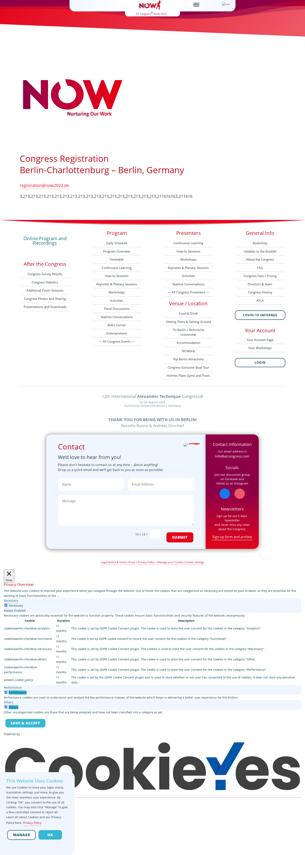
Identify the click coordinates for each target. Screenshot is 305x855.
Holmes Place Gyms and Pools (188, 375)
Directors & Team (260, 284)
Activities (116, 300)
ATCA (260, 300)
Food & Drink (188, 313)
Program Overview (116, 251)
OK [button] (50, 834)
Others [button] (8, 702)
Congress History (260, 292)
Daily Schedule (116, 243)
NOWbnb (188, 351)
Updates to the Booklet (260, 251)
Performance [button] (13, 687)
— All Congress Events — (116, 341)
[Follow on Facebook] (225, 493)
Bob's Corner (116, 325)
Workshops (117, 292)
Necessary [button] (11, 600)
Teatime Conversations (117, 317)
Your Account (260, 330)
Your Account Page (260, 340)
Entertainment (116, 333)
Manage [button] (21, 834)
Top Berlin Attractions (188, 359)
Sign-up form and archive (232, 537)
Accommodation (188, 343)
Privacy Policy (146, 562)
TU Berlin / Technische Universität (188, 332)
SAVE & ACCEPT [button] (25, 723)
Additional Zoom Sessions (44, 290)
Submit (180, 537)
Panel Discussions (116, 309)
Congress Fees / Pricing (260, 276)
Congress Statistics (45, 282)
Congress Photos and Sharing (45, 299)
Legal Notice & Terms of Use (118, 562)
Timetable (117, 259)
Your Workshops (260, 348)
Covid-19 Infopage (260, 315)
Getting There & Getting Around (188, 322)
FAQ (260, 268)
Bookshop (260, 243)
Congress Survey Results (45, 274)
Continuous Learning (117, 268)
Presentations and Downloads (45, 307)
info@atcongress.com (232, 456)
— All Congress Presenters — (188, 292)
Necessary (16, 605)
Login (260, 362)
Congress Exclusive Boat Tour (188, 367)
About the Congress (260, 259)
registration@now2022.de (44, 185)
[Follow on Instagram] (239, 493)
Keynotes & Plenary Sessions (116, 284)
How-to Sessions (116, 276)
